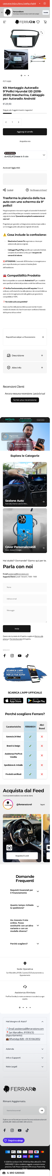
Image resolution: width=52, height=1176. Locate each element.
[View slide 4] (30, 1007)
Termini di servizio (16, 639)
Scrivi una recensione (25, 400)
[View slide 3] (26, 1007)
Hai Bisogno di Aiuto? (38, 190)
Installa (46, 12)
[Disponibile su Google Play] (36, 700)
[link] (25, 1034)
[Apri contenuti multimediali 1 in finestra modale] (42, 32)
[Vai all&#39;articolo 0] (21, 75)
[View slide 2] (23, 1007)
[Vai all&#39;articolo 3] (28, 75)
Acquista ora (25, 141)
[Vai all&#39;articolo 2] (25, 75)
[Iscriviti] (42, 1110)
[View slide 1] (20, 1007)
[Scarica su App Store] (13, 700)
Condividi (10, 190)
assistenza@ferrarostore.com (18, 574)
